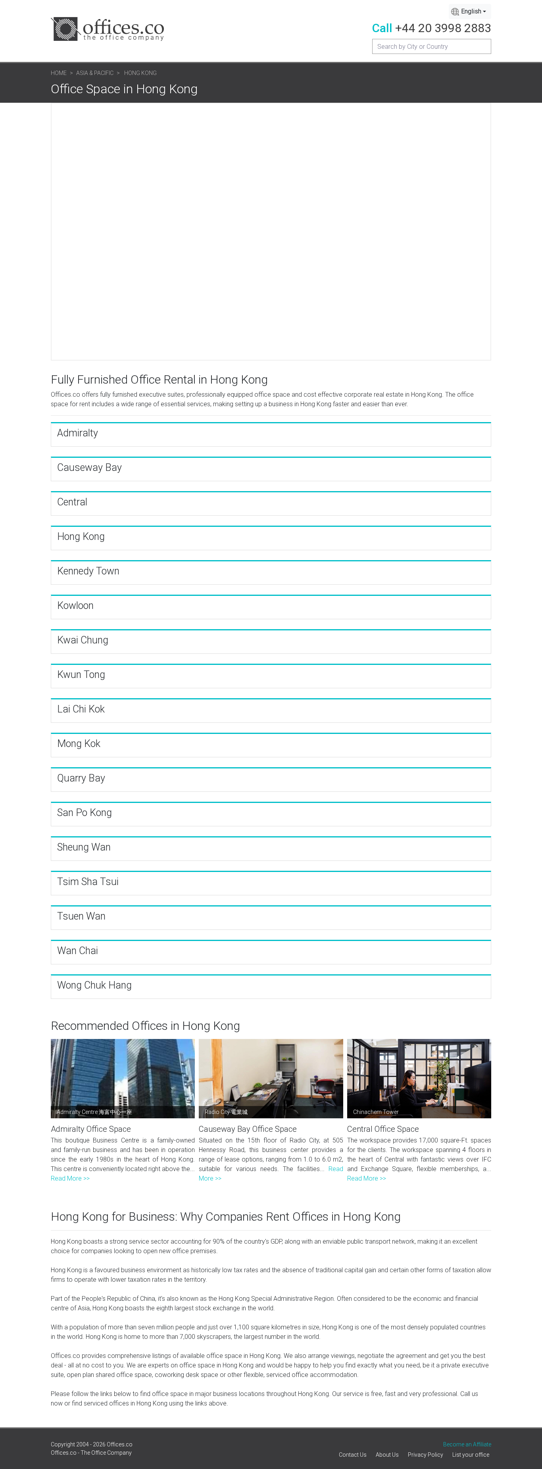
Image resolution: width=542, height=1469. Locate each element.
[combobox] (470, 11)
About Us (387, 1455)
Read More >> (70, 1178)
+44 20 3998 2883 (443, 28)
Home (59, 73)
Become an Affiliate (467, 1444)
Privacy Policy (425, 1455)
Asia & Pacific (94, 73)
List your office (470, 1455)
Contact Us (353, 1455)
